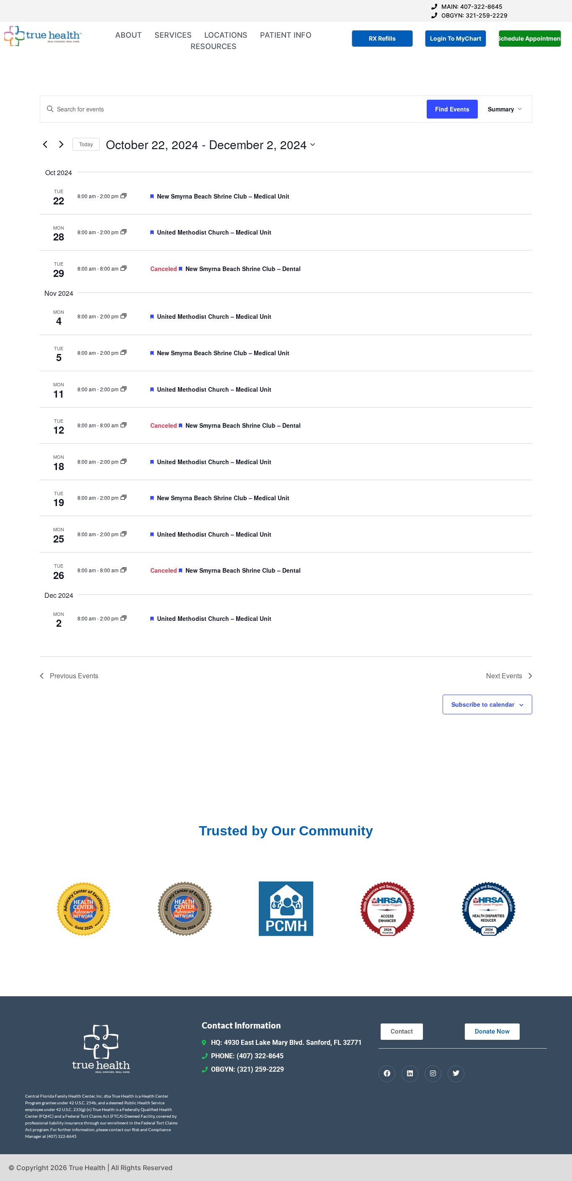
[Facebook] (387, 1073)
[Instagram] (433, 1073)
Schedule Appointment (530, 38)
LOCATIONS (225, 35)
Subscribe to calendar (482, 704)
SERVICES (173, 35)
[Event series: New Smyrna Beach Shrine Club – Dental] (123, 268)
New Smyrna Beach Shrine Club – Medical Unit (223, 196)
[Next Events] (61, 145)
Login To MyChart (455, 38)
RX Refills (382, 38)
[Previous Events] (45, 145)
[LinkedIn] (410, 1073)
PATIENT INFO (286, 35)
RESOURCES (214, 46)
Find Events (452, 109)
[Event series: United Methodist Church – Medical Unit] (123, 231)
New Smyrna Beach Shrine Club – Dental (243, 268)
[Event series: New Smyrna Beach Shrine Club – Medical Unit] (123, 195)
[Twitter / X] (456, 1073)
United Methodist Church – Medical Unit (214, 232)
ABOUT (128, 35)
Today (86, 143)
